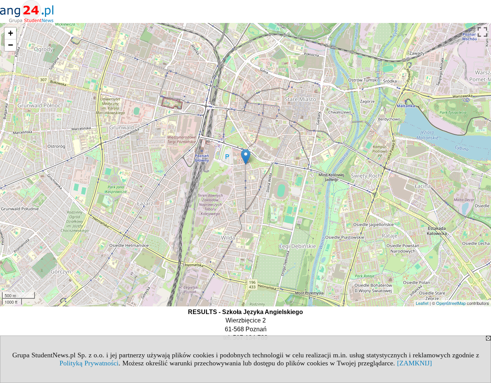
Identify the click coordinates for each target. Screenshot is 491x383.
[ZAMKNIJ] (414, 363)
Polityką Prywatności (89, 363)
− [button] (10, 45)
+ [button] (10, 33)
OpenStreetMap (451, 303)
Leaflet (422, 303)
